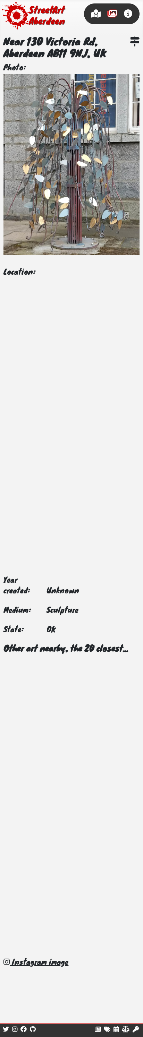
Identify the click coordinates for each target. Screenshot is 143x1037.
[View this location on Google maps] (135, 43)
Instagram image (39, 963)
